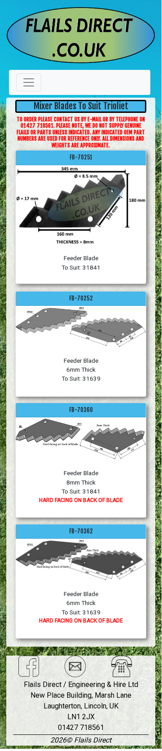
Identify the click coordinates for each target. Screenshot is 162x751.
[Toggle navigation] (28, 82)
